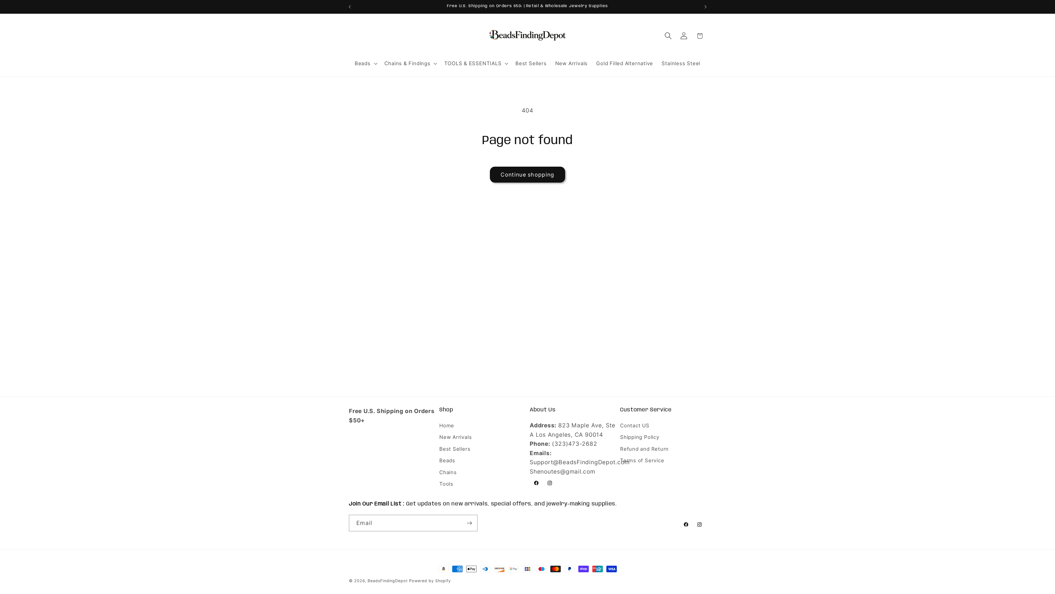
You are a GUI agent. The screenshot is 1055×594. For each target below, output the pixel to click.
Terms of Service (642, 460)
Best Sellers (454, 449)
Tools (446, 484)
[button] (365, 63)
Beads (447, 460)
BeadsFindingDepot (387, 580)
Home (446, 425)
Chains (448, 472)
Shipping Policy (639, 437)
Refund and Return (644, 449)
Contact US (634, 425)
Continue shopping (527, 174)
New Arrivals (455, 437)
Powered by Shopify (430, 580)
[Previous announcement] (350, 6)
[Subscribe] (469, 523)
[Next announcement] (705, 6)
